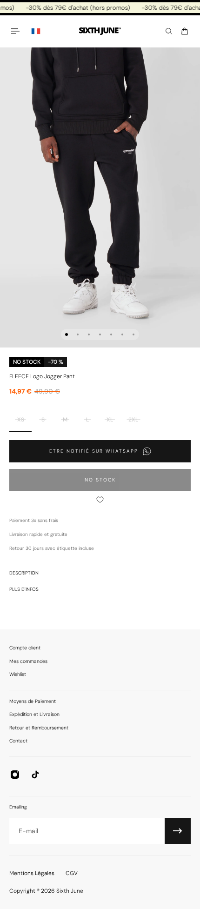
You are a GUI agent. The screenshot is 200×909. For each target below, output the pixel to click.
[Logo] (100, 31)
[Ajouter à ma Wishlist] (100, 499)
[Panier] (185, 31)
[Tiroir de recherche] (169, 31)
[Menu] (16, 31)
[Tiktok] (35, 774)
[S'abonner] (178, 831)
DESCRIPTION (24, 573)
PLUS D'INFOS (24, 589)
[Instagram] (15, 774)
